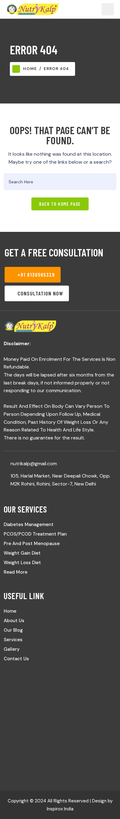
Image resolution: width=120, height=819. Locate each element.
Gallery (12, 649)
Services (13, 640)
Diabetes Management (29, 524)
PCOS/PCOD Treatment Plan (35, 534)
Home (30, 68)
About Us (14, 621)
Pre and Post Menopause (32, 543)
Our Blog (13, 630)
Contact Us (16, 659)
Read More (15, 572)
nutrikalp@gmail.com (33, 463)
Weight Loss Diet (22, 563)
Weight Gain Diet (22, 553)
